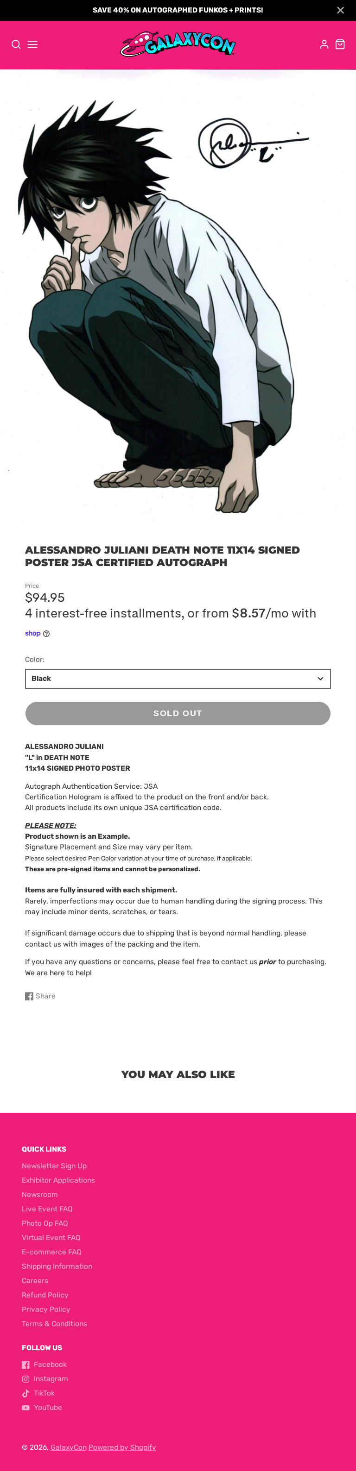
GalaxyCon (69, 1447)
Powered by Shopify (122, 1447)
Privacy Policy (46, 1309)
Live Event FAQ (47, 1209)
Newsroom (40, 1195)
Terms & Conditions (54, 1324)
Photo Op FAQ (45, 1223)
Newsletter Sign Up (54, 1166)
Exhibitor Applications (58, 1180)
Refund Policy (45, 1295)
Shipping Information (57, 1266)
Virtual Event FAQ (51, 1238)
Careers (35, 1281)
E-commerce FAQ (52, 1252)
